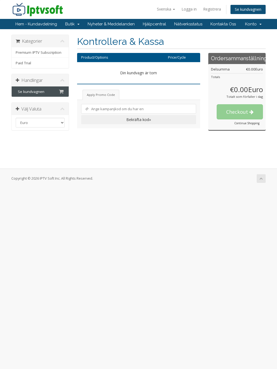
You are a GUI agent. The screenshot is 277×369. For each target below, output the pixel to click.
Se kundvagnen (248, 9)
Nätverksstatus (188, 24)
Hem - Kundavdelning (36, 24)
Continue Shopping (246, 123)
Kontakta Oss (223, 24)
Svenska (164, 9)
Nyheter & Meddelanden (111, 24)
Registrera (212, 9)
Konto (252, 24)
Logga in (189, 9)
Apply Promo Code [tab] (101, 95)
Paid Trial (23, 63)
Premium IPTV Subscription (38, 52)
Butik (71, 24)
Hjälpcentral (154, 24)
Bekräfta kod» (138, 119)
